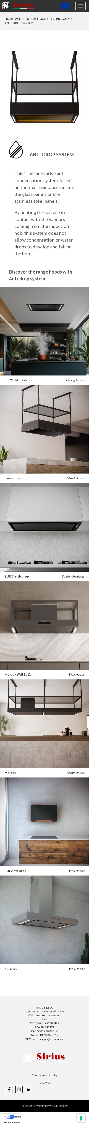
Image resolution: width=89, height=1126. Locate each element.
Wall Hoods (76, 674)
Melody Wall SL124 (19, 674)
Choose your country (45, 1075)
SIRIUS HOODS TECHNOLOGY (48, 19)
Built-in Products (72, 576)
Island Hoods (75, 478)
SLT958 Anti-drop (18, 380)
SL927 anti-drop (17, 576)
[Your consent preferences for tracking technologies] (81, 1118)
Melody (10, 773)
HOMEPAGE (13, 19)
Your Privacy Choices (26, 1116)
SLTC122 (11, 969)
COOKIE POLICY (60, 1106)
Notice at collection (14, 1122)
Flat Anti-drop (15, 871)
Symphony (12, 478)
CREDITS (26, 1106)
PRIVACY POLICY (41, 1106)
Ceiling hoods (75, 380)
